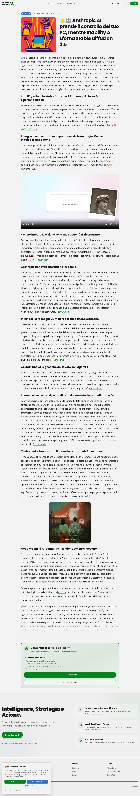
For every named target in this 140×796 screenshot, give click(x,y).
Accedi (134, 3)
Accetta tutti (15, 781)
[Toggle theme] (112, 3)
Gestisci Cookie (132, 786)
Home (50, 3)
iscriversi (61, 592)
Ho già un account (70, 682)
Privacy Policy (8, 791)
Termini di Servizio (113, 771)
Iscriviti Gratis (71, 675)
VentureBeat (41, 259)
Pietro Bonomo (58, 13)
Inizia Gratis (11, 735)
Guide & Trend (72, 3)
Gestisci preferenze (26, 785)
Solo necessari (37, 781)
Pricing (74, 771)
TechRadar (97, 581)
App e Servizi (59, 3)
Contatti (74, 775)
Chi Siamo (75, 768)
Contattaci (124, 3)
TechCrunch (30, 129)
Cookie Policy (19, 791)
